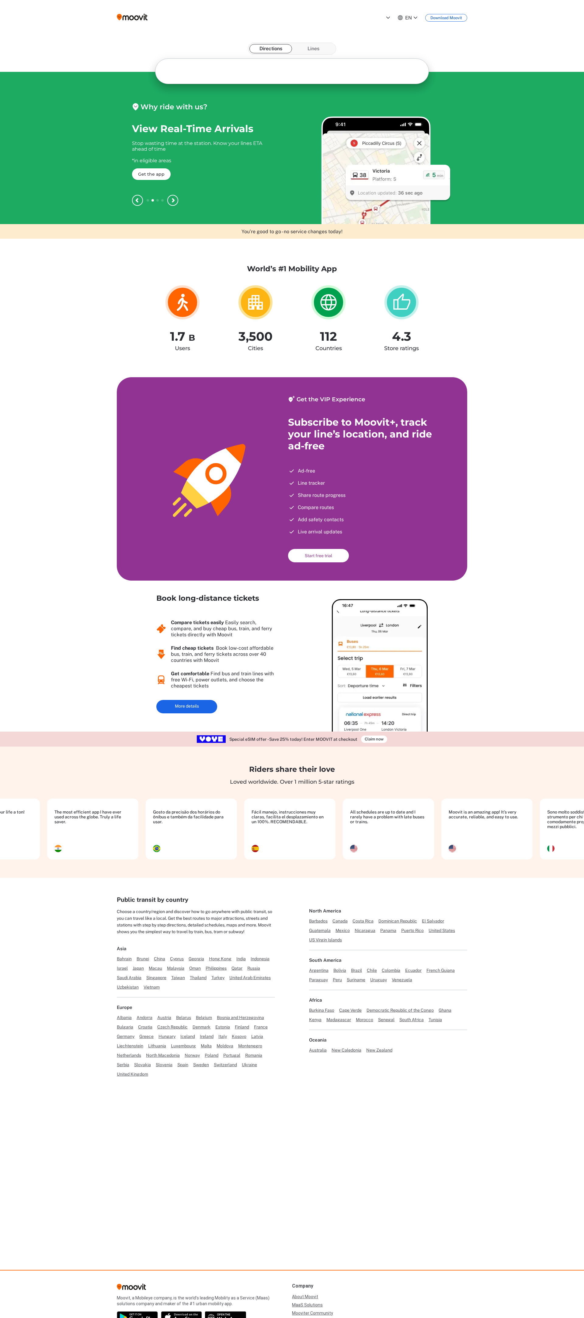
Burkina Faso (321, 1010)
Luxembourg (183, 1045)
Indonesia (260, 958)
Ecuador (413, 970)
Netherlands (129, 1055)
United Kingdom (132, 1074)
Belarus (183, 1017)
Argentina (318, 970)
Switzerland (225, 1064)
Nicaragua (365, 930)
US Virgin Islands (325, 939)
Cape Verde (350, 1010)
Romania (253, 1055)
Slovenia (164, 1064)
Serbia (123, 1064)
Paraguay (318, 979)
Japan (138, 968)
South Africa (411, 1019)
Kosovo (239, 1036)
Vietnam (152, 987)
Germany (125, 1036)
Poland (211, 1055)
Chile (372, 970)
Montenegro (250, 1045)
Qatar (236, 968)
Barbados (318, 921)
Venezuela (402, 979)
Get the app (151, 174)
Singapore (156, 977)
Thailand (198, 977)
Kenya (315, 1019)
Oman (195, 968)
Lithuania (157, 1045)
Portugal (231, 1055)
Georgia (196, 958)
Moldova (225, 1045)
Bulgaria (125, 1027)
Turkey (217, 977)
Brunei (143, 958)
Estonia (222, 1027)
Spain (182, 1064)
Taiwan (178, 977)
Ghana (445, 1010)
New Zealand (379, 1050)
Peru (337, 979)
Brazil (356, 970)
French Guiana (440, 970)
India (241, 958)
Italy (222, 1036)
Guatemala (320, 930)
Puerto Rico (412, 930)
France (261, 1027)
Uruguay (378, 979)
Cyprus (177, 958)
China (159, 958)
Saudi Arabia (129, 977)
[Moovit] (131, 1288)
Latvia (257, 1036)
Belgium (204, 1017)
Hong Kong (220, 958)
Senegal (386, 1019)
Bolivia (339, 970)
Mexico (342, 930)
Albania (124, 1017)
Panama (388, 930)
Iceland (187, 1036)
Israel (122, 968)
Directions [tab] (270, 48)
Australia (318, 1050)
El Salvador (433, 921)
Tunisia (435, 1019)
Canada (340, 921)
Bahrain (124, 958)
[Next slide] (172, 200)
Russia (253, 968)
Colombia (391, 970)
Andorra (144, 1017)
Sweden (201, 1064)
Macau (155, 968)
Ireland (207, 1036)
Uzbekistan (128, 987)
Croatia (145, 1027)
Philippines (216, 968)
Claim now (374, 739)
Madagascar (338, 1019)
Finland (242, 1027)
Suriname (356, 979)
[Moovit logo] (132, 17)
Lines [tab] (313, 48)
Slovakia (142, 1064)
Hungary (167, 1036)
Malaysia (175, 968)
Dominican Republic (397, 921)
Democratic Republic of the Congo (400, 1010)
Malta (206, 1045)
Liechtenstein (130, 1045)
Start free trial (318, 555)
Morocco (364, 1019)
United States (442, 930)
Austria (164, 1017)
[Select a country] (387, 17)
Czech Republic (172, 1027)
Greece (146, 1036)
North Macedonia (163, 1055)
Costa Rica (363, 921)
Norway (192, 1055)
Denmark (201, 1027)
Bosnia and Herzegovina (240, 1017)
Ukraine (249, 1064)
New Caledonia (346, 1050)
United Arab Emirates (250, 977)
